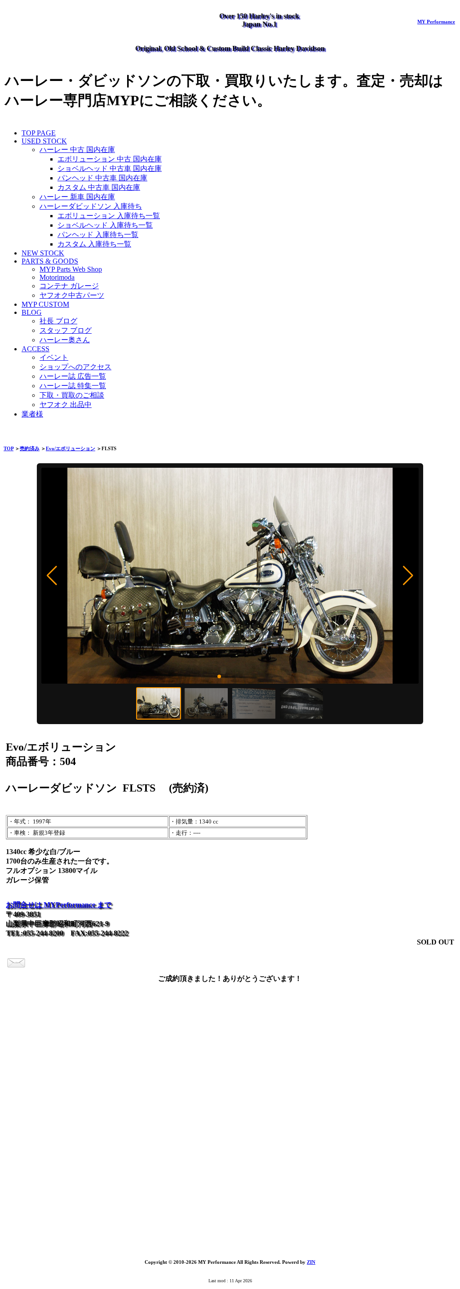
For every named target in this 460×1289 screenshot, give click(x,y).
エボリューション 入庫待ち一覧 (109, 215)
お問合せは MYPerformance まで (58, 905)
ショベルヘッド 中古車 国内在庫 (110, 168)
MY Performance (436, 21)
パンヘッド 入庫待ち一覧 (98, 234)
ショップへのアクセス (75, 367)
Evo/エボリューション (70, 448)
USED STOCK (44, 141)
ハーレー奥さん (65, 340)
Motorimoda (57, 277)
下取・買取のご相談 (72, 395)
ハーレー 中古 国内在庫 (77, 149)
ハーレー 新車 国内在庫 (77, 197)
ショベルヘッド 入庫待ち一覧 (105, 225)
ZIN (311, 1262)
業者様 (32, 414)
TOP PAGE (39, 133)
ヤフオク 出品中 (66, 404)
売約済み (30, 448)
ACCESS (35, 349)
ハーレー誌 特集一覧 (73, 385)
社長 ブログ (58, 321)
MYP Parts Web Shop (71, 269)
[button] (52, 576)
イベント (54, 357)
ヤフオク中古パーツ (72, 295)
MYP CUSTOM (45, 304)
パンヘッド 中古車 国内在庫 (102, 178)
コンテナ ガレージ (69, 286)
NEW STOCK (43, 253)
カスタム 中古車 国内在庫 (99, 187)
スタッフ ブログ (66, 330)
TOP (8, 448)
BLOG (32, 312)
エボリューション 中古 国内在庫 (110, 159)
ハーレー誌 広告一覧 (73, 376)
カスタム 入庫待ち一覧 (94, 244)
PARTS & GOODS (50, 261)
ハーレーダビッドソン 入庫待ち (91, 206)
